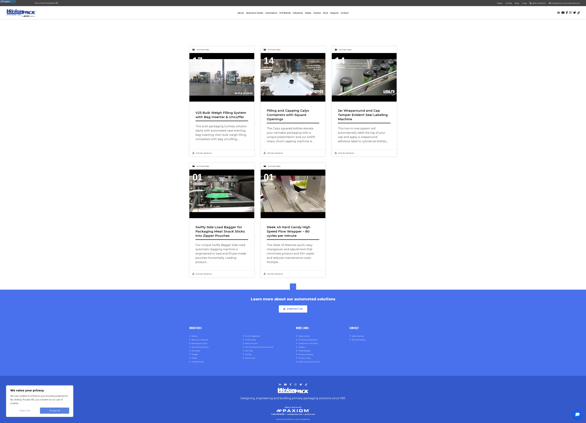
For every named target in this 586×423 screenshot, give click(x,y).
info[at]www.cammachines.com (565, 3)
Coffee (194, 358)
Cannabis (196, 351)
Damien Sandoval (204, 153)
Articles (508, 3)
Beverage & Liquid (199, 343)
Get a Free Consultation (45, 3)
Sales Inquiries (358, 336)
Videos (499, 3)
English (6, 1)
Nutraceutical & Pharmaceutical (259, 347)
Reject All (25, 410)
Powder (248, 354)
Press (524, 3)
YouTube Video (202, 49)
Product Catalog (305, 354)
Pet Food (249, 351)
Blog (517, 3)
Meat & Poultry (251, 343)
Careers (301, 347)
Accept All (54, 410)
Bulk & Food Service (200, 347)
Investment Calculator (308, 343)
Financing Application (308, 340)
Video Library (304, 336)
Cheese (195, 354)
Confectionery (198, 362)
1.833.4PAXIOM (539, 3)
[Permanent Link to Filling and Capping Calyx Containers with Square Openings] (293, 77)
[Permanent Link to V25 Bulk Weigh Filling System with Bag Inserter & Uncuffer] (221, 77)
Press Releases (304, 351)
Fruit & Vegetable (252, 336)
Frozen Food (250, 340)
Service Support (359, 340)
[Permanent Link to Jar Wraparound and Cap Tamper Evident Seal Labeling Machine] (364, 77)
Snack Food (250, 358)
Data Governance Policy (309, 362)
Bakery (195, 336)
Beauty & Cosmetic (200, 340)
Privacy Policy (304, 358)
